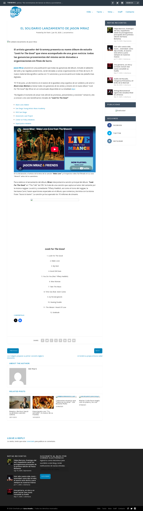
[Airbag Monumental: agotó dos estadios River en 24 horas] (110, 92)
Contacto (130, 12)
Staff (120, 12)
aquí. (73, 89)
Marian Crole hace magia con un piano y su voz (89, 401)
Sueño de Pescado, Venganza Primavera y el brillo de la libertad (123, 81)
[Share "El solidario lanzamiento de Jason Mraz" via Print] (74, 340)
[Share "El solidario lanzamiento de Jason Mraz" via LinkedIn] (65, 340)
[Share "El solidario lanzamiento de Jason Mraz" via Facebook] (42, 340)
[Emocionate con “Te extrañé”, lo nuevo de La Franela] (43, 402)
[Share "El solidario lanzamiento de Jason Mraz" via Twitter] (47, 340)
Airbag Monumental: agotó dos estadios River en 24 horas (123, 93)
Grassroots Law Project (24, 116)
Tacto (99, 12)
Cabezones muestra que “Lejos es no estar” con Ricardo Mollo (66, 402)
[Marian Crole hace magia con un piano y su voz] (89, 397)
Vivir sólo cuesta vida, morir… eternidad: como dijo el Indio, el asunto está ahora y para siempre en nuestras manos (123, 52)
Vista (110, 12)
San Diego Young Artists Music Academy (30, 108)
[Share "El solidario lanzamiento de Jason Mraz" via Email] (69, 340)
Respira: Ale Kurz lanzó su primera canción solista (18, 413)
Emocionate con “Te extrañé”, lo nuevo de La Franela (43, 413)
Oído (89, 12)
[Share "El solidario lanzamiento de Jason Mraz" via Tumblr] (56, 340)
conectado (30, 441)
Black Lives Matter (22, 105)
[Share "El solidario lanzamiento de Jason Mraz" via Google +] (51, 340)
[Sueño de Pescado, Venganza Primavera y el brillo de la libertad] (110, 80)
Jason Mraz (19, 68)
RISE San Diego (21, 112)
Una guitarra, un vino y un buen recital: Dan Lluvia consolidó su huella (123, 68)
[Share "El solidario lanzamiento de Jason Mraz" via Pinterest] (60, 340)
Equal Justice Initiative (23, 123)
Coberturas (126, 59)
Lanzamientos (68, 32)
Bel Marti (47, 32)
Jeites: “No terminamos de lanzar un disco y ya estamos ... (40, 3)
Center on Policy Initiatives (25, 120)
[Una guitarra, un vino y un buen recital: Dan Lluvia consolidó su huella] (110, 66)
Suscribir (45, 476)
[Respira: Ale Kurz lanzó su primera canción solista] (19, 402)
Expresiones (127, 41)
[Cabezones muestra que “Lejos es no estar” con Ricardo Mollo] (66, 397)
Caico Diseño (28, 509)
